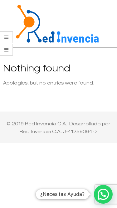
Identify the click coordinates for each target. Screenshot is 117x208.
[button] (103, 194)
